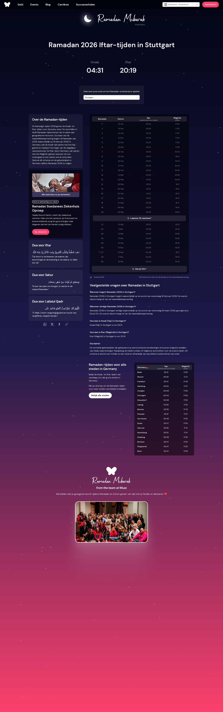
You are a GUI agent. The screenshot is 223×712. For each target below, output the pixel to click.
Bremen (140, 409)
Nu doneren (41, 232)
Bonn (139, 451)
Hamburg (141, 386)
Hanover (141, 428)
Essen (139, 423)
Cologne (141, 391)
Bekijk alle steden (100, 395)
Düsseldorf (142, 400)
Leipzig (140, 405)
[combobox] (111, 97)
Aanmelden (210, 4)
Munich (140, 377)
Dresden (141, 414)
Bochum (140, 442)
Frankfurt (141, 381)
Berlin (139, 372)
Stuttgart (141, 395)
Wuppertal (142, 446)
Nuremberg (142, 432)
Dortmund (141, 418)
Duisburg (141, 437)
